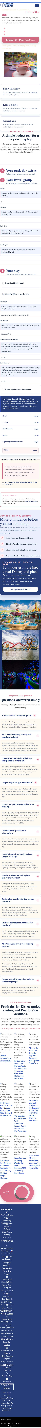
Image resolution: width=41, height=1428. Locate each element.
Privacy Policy (5, 1419)
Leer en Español (7, 1386)
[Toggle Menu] (37, 5)
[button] (20, 40)
